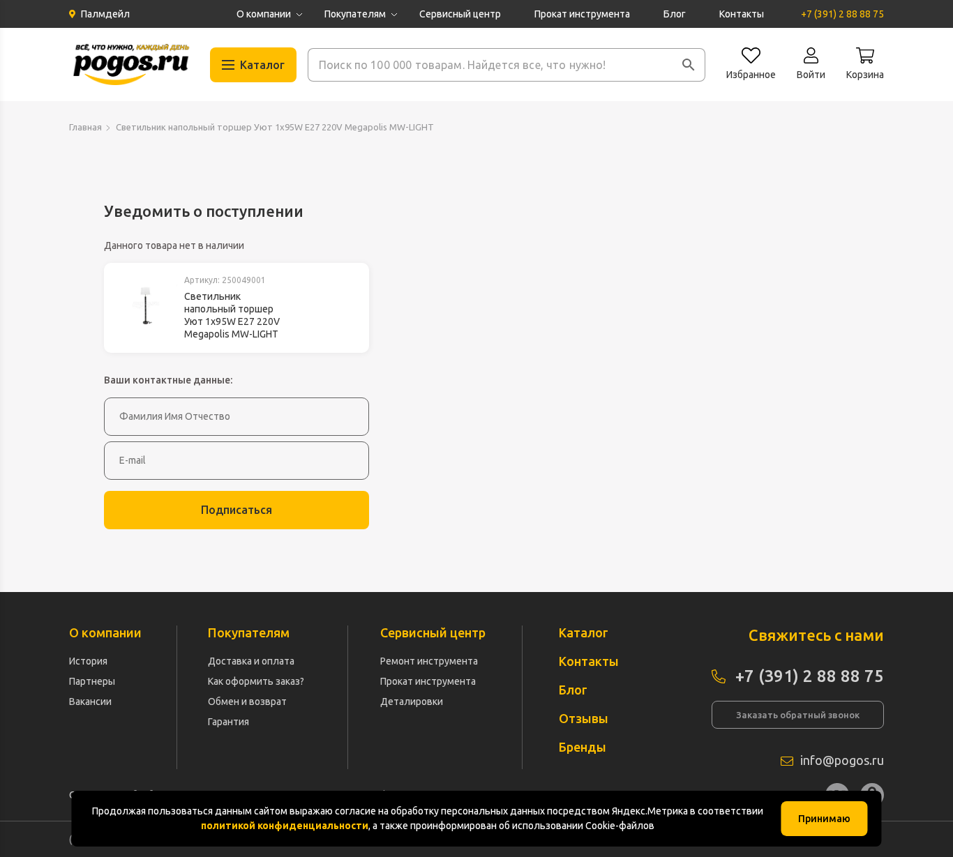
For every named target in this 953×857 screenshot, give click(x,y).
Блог (674, 14)
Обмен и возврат (247, 701)
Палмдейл (105, 14)
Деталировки (411, 701)
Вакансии (90, 701)
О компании (264, 14)
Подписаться (236, 509)
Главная (85, 127)
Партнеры (92, 681)
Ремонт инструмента (429, 661)
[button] (688, 64)
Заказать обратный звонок (798, 715)
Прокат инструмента (582, 14)
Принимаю (824, 818)
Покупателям (355, 14)
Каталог (583, 632)
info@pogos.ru (842, 760)
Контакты (741, 14)
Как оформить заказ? (256, 681)
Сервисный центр (460, 14)
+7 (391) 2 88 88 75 (842, 14)
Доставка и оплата (251, 661)
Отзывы (583, 718)
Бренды (582, 747)
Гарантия (228, 721)
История (88, 661)
